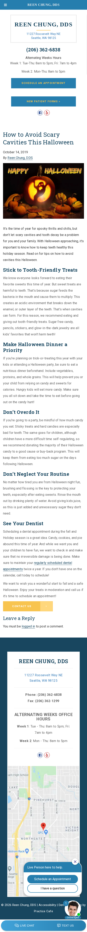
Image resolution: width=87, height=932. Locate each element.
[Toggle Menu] (5, 5)
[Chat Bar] (43, 925)
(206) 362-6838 (43, 50)
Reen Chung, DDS (20, 158)
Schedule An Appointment (43, 83)
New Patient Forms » (43, 101)
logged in (28, 626)
